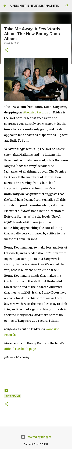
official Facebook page (20, 349)
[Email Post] (6, 392)
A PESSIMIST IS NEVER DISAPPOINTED (34, 5)
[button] (6, 50)
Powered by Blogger (38, 436)
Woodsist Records (35, 112)
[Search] (67, 5)
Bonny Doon (13, 396)
